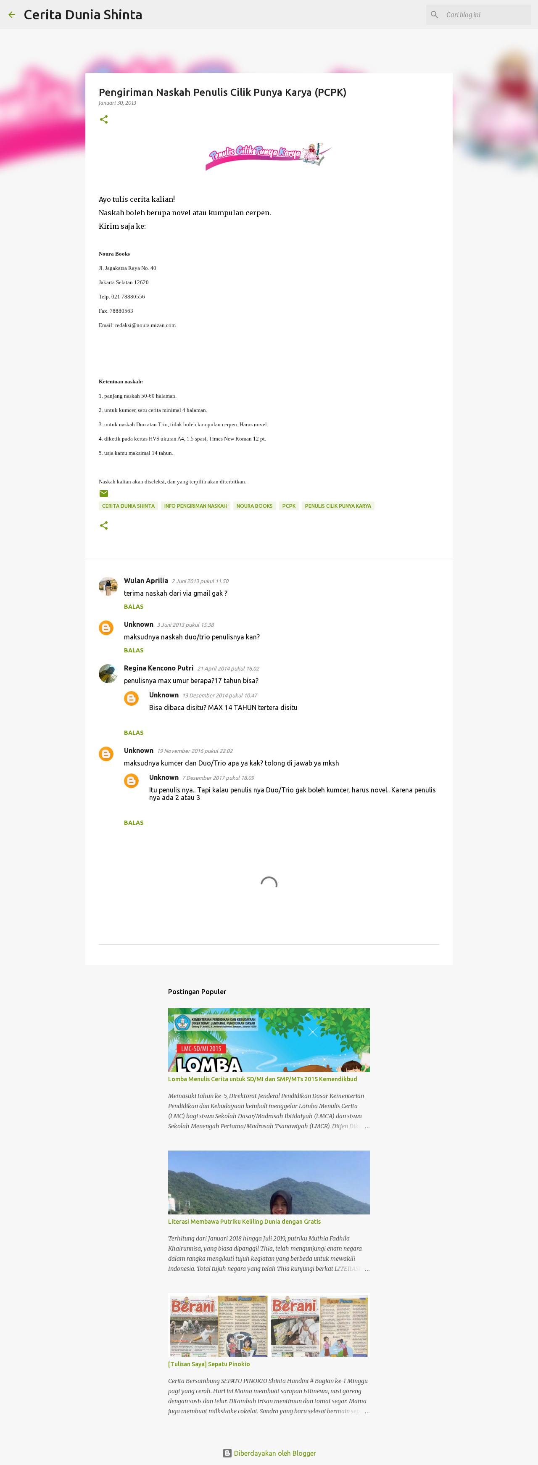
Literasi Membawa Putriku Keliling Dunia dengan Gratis (244, 1221)
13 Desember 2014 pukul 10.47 (219, 695)
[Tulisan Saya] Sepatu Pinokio (209, 1364)
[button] (104, 120)
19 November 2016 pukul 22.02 (194, 751)
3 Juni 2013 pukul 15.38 (185, 625)
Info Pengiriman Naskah (195, 506)
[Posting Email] (104, 496)
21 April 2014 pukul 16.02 (228, 668)
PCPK (288, 506)
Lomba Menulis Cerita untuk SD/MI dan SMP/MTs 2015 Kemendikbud (262, 1079)
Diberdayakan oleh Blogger (274, 1453)
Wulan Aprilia (146, 580)
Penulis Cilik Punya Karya (338, 506)
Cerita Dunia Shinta (83, 14)
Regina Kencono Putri (159, 668)
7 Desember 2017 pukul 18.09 (218, 778)
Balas (134, 606)
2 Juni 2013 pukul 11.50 (199, 581)
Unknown (138, 624)
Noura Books (255, 506)
